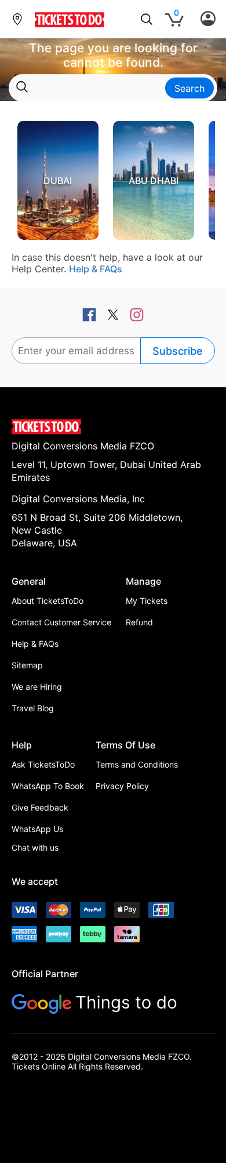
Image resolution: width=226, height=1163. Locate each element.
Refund (139, 622)
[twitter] (113, 316)
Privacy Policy (122, 786)
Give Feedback (40, 807)
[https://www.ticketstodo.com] (69, 27)
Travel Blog (33, 708)
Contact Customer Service (61, 622)
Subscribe (177, 351)
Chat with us (35, 847)
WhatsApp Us (37, 829)
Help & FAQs (95, 269)
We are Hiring (37, 687)
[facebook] (89, 316)
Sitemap (27, 665)
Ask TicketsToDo (43, 764)
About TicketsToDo (47, 601)
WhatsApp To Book (48, 786)
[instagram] (136, 316)
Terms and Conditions (137, 764)
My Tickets (146, 601)
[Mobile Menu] (208, 19)
